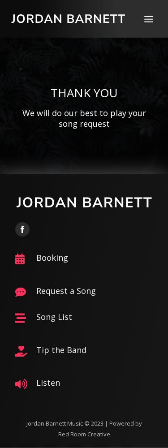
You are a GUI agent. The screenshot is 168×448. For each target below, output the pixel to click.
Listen (48, 382)
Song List (54, 316)
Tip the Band (61, 350)
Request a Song (66, 290)
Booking (52, 257)
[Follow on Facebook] (22, 229)
